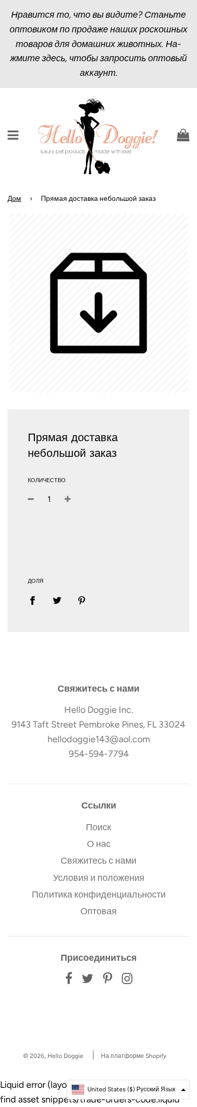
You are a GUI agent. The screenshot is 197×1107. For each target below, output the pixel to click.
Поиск (98, 827)
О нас (99, 843)
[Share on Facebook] (36, 600)
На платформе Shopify (133, 1055)
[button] (128, 1089)
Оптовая (98, 911)
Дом (14, 198)
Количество (47, 480)
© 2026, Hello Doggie (53, 1055)
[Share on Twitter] (57, 600)
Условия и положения (98, 877)
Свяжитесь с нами (98, 860)
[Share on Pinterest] (82, 600)
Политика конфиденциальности (99, 894)
